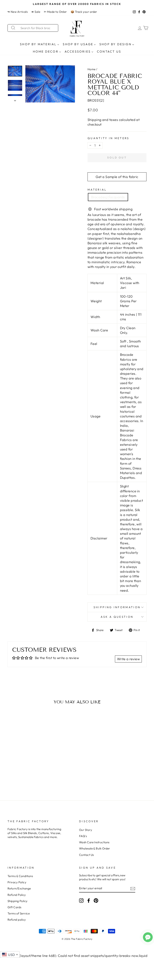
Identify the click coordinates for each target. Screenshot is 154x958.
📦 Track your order (84, 12)
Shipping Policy (18, 901)
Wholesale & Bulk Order (94, 848)
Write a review (128, 659)
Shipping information (117, 607)
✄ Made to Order (55, 12)
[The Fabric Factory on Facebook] (88, 900)
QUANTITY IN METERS (108, 138)
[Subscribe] (132, 888)
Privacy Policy (17, 882)
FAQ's (83, 836)
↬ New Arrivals (18, 12)
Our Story (85, 830)
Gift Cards (14, 907)
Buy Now (23, 777)
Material (97, 189)
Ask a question (117, 617)
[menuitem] (39, 44)
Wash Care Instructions (94, 842)
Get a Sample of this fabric (117, 177)
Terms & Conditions (20, 876)
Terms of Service (19, 913)
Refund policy (17, 919)
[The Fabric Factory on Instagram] (81, 900)
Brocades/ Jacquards (108, 197)
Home (92, 69)
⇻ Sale (35, 12)
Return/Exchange (19, 888)
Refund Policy (17, 895)
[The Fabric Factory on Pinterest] (96, 900)
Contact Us (86, 855)
